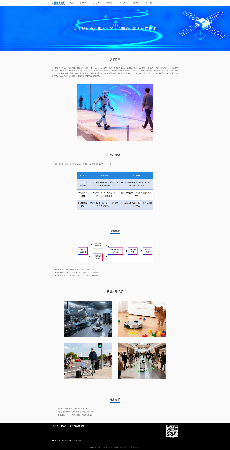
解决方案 (83, 3)
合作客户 (122, 3)
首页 (71, 3)
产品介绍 (96, 3)
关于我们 (149, 3)
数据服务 (109, 3)
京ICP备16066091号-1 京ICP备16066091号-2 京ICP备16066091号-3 (120, 447)
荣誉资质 (135, 3)
